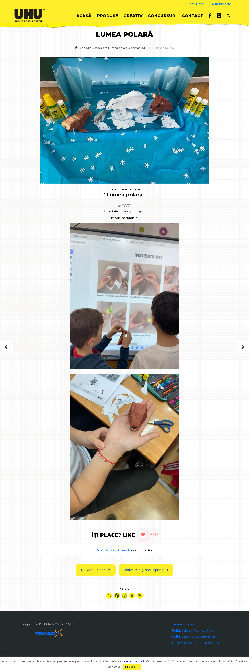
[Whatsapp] (109, 596)
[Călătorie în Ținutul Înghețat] (37, 347)
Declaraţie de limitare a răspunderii (198, 643)
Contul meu (196, 4)
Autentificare (221, 4)
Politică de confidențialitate (192, 630)
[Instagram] (124, 596)
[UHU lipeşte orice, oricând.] (29, 16)
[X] (132, 596)
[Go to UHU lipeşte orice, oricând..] (76, 48)
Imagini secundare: (124, 218)
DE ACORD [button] (132, 666)
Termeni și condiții (185, 624)
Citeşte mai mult (133, 661)
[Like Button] (142, 534)
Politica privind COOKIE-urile (193, 636)
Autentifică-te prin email (112, 550)
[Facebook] (117, 596)
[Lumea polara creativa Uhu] (212, 347)
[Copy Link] (140, 596)
